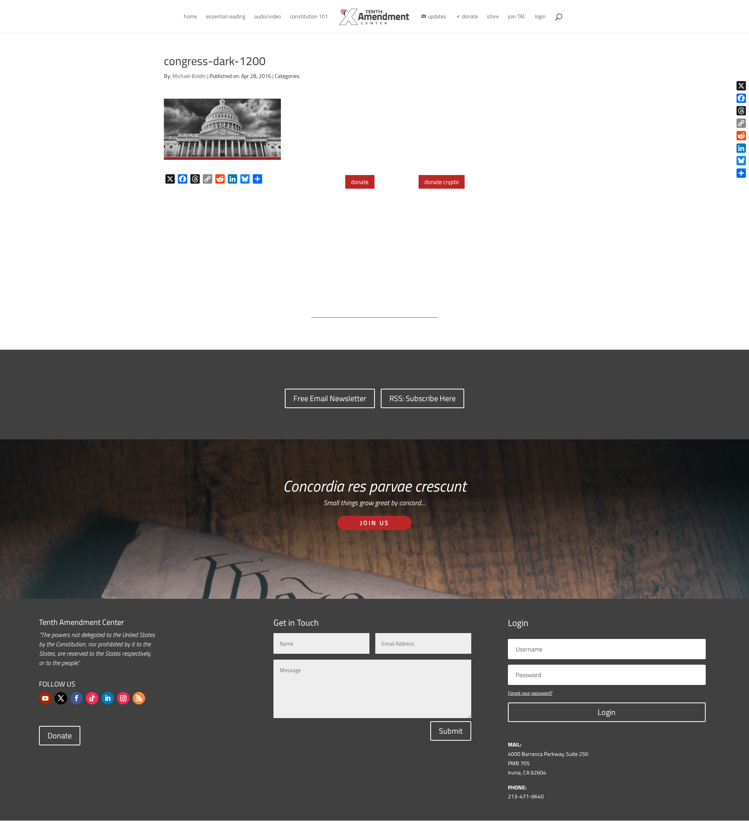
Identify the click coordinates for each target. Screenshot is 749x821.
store (493, 17)
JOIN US (374, 522)
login (540, 17)
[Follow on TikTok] (92, 698)
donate (360, 181)
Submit (451, 731)
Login (607, 712)
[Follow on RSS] (139, 698)
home (190, 17)
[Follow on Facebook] (76, 698)
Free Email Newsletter (329, 398)
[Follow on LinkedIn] (107, 698)
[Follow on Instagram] (123, 698)
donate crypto (441, 181)
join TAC (517, 17)
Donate (60, 735)
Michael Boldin (189, 76)
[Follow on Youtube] (45, 698)
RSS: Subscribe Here (422, 398)
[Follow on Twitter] (61, 698)
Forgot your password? (530, 693)
